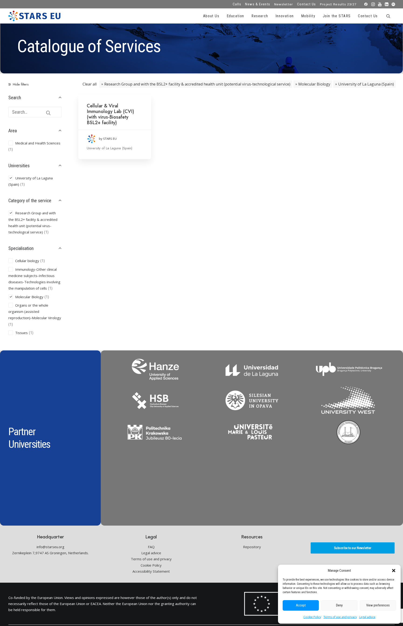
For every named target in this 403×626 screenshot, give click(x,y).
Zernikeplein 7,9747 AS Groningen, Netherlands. (50, 553)
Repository (252, 546)
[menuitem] (237, 4)
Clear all (90, 84)
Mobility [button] (308, 16)
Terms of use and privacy (340, 617)
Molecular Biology (314, 84)
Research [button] (259, 16)
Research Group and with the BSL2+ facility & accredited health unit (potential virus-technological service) (197, 84)
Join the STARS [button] (337, 16)
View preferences (378, 605)
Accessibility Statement (151, 571)
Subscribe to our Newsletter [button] (352, 548)
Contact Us (306, 4)
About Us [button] (211, 16)
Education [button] (235, 16)
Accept (301, 605)
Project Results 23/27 (338, 4)
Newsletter (283, 4)
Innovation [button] (284, 16)
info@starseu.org (50, 546)
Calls (237, 4)
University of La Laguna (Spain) (366, 84)
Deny (339, 605)
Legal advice (367, 617)
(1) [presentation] (10, 149)
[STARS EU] (34, 16)
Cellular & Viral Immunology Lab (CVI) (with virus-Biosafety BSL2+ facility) (110, 114)
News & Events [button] (257, 4)
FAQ (151, 546)
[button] (393, 570)
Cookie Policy (312, 617)
